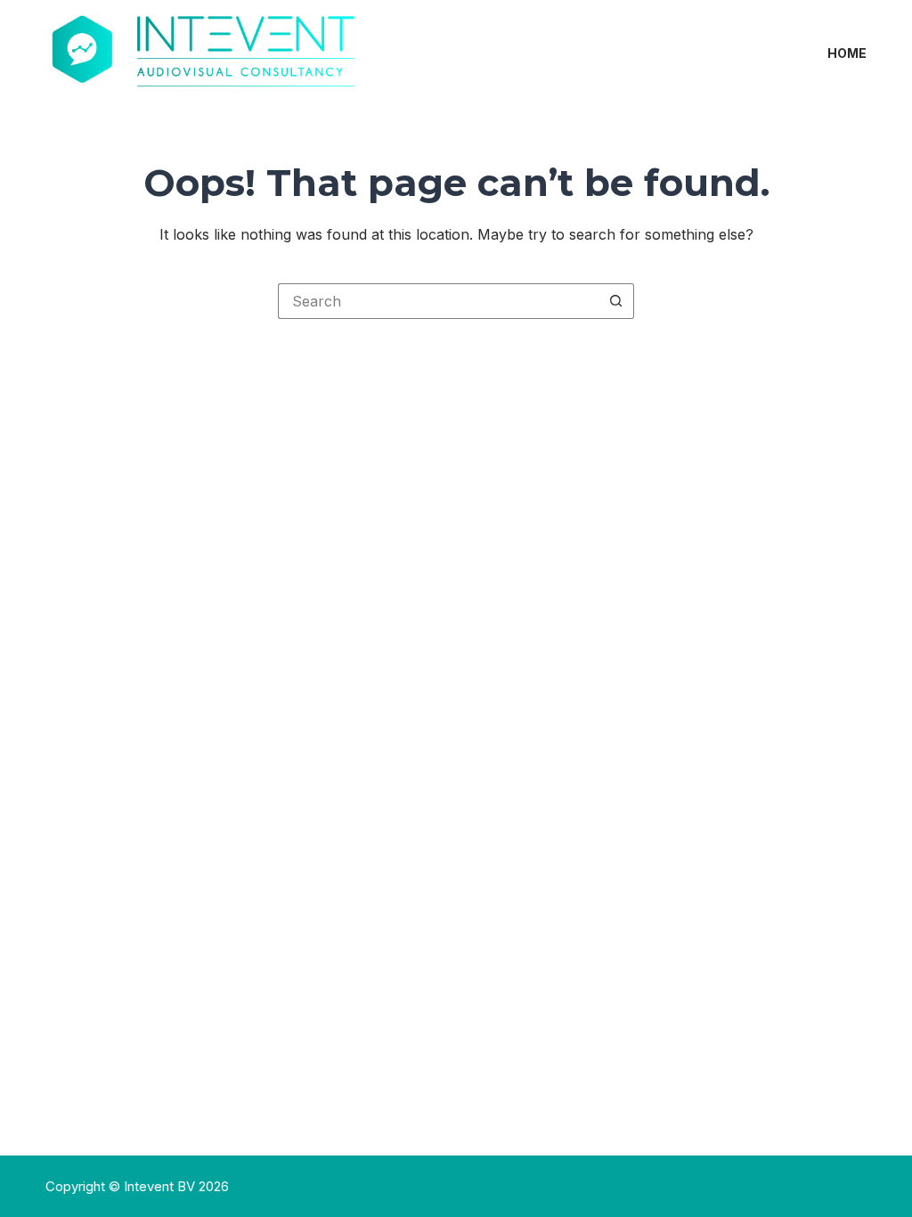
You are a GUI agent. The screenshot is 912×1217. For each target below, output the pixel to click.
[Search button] (616, 301)
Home (847, 53)
